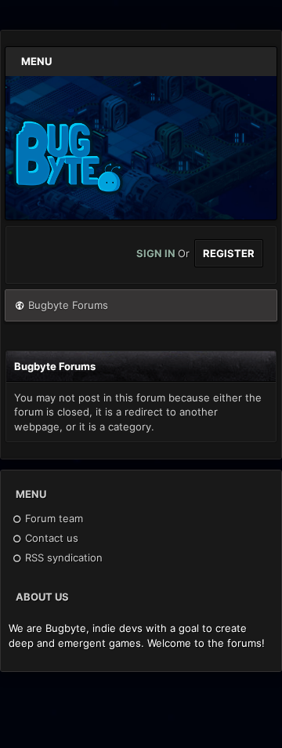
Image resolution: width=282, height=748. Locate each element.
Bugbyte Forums (68, 305)
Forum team (52, 518)
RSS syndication (62, 557)
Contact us (50, 538)
